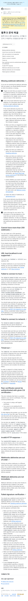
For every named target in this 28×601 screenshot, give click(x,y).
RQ (2, 383)
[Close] (24, 2)
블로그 (18, 595)
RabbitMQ (12, 383)
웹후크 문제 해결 (7, 13)
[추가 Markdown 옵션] (14, 44)
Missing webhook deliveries (12, 81)
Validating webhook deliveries (18, 503)
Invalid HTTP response (10, 437)
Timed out (5, 348)
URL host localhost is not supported (11, 254)
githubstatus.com (10, 196)
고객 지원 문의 (6, 583)
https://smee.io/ (15, 269)
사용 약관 (14, 594)
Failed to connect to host (11, 274)
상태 (2, 595)
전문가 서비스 (13, 595)
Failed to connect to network (13, 319)
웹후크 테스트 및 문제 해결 (14, 12)
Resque (20, 381)
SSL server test (5, 414)
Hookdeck (6, 381)
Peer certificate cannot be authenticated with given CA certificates (13, 390)
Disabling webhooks (11, 153)
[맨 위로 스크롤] (24, 597)
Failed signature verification (12, 494)
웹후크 (4, 12)
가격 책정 (6, 595)
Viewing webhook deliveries (11, 106)
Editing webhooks (16, 521)
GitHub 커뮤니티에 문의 (8, 581)
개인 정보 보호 (20, 594)
